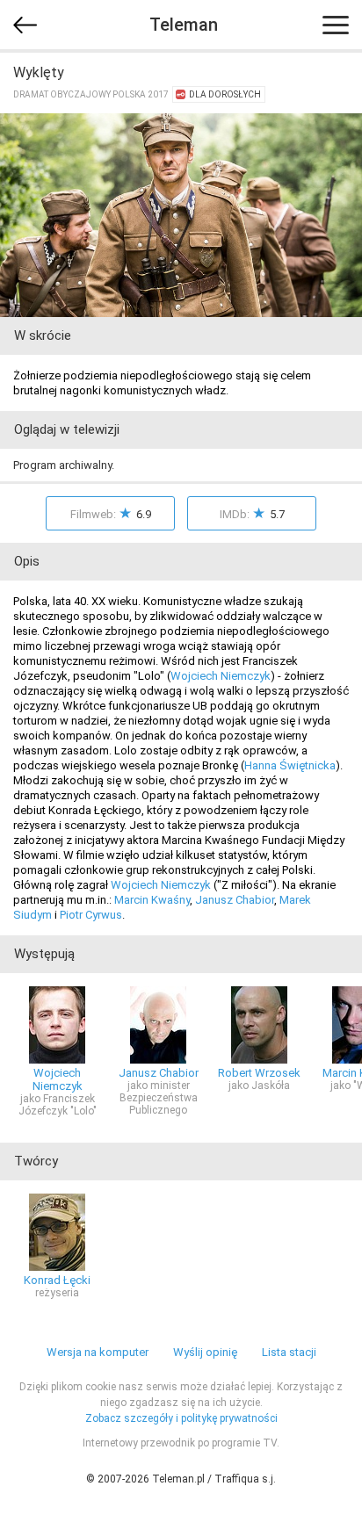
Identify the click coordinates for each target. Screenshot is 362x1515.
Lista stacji (289, 1352)
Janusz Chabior (234, 899)
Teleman (183, 24)
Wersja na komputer (97, 1352)
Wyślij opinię (205, 1352)
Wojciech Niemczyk (220, 675)
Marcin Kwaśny (152, 899)
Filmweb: (110, 513)
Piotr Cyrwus (91, 914)
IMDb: (252, 513)
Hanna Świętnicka (290, 765)
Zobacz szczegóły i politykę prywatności (181, 1418)
